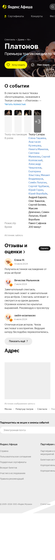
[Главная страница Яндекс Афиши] (5, 7)
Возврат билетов (8, 514)
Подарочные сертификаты (13, 509)
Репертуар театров (24, 456)
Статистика (45, 551)
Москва (8, 456)
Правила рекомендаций (12, 525)
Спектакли (42, 456)
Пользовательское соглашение (15, 503)
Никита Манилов (38, 149)
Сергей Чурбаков (39, 186)
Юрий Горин (36, 189)
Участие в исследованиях (12, 520)
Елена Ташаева (37, 138)
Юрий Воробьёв (38, 193)
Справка (4, 498)
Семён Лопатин (38, 182)
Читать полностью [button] (15, 104)
